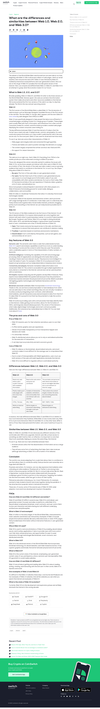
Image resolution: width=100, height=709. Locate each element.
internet (18, 630)
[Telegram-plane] (75, 696)
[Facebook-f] (72, 696)
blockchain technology (52, 286)
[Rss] (78, 696)
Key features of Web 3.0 (77, 19)
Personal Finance (33, 2)
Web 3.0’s (12, 246)
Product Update (17, 5)
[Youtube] (67, 696)
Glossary (56, 2)
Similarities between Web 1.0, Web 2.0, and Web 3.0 (79, 30)
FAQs (71, 36)
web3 (24, 630)
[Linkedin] (69, 696)
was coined (13, 116)
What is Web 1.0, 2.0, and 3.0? (78, 17)
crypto (11, 630)
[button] (78, 2)
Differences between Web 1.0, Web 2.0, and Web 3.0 (80, 26)
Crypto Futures (22, 2)
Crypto (15, 2)
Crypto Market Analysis (45, 2)
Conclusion (73, 34)
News (61, 2)
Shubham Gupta (13, 31)
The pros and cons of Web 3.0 (78, 22)
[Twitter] (64, 696)
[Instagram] (61, 696)
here (20, 311)
